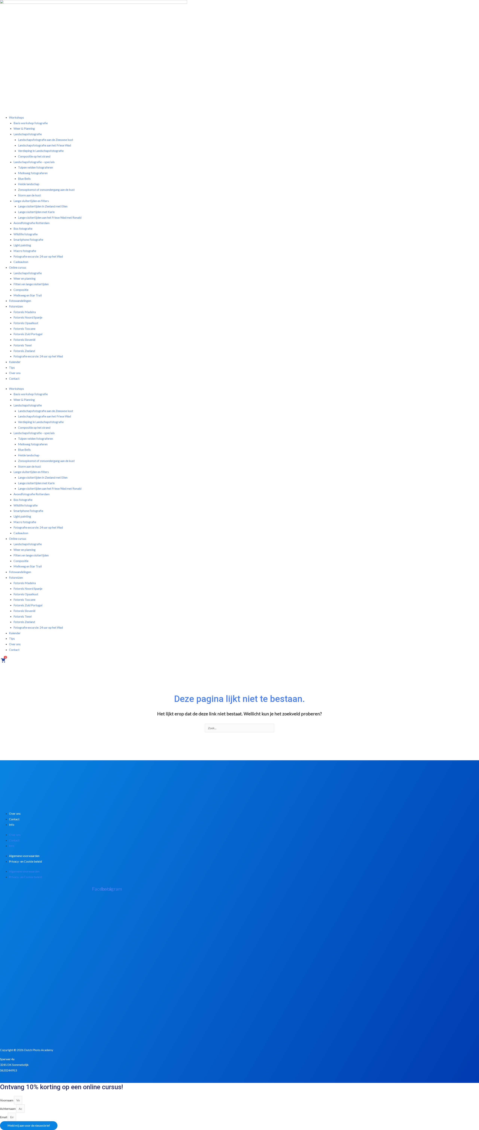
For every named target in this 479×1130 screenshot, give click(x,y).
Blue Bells (24, 449)
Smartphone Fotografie (28, 510)
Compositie (20, 561)
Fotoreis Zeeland (24, 622)
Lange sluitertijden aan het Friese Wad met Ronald (49, 217)
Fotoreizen (16, 577)
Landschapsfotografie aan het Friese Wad (44, 416)
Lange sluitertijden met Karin (36, 483)
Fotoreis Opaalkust (25, 594)
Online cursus (17, 538)
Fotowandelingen (20, 572)
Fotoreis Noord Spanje (27, 588)
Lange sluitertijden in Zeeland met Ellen (43, 477)
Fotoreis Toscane (24, 599)
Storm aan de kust (29, 466)
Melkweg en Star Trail (27, 566)
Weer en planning (24, 549)
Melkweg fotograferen (33, 173)
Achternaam (8, 1108)
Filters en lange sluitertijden (31, 284)
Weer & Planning (24, 399)
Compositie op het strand (34, 427)
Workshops (16, 388)
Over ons (15, 644)
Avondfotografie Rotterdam (31, 494)
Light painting (22, 516)
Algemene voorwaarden (24, 856)
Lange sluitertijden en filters (31, 472)
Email (4, 1117)
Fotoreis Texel (22, 616)
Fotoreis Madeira (24, 583)
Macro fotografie (24, 522)
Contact (14, 378)
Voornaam (7, 1100)
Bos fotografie (22, 499)
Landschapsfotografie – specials (34, 433)
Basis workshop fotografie (30, 394)
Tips (12, 638)
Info (11, 824)
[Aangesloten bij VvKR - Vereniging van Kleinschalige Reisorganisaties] (18, 1033)
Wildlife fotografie (25, 505)
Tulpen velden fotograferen (35, 438)
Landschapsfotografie (27, 405)
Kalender (15, 362)
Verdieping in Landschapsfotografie (41, 422)
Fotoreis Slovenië (24, 611)
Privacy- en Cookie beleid (25, 861)
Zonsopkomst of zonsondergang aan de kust (46, 189)
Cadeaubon (20, 533)
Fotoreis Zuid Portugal (27, 605)
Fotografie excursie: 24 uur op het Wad (38, 256)
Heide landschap (28, 455)
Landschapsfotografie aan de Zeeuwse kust (45, 411)
